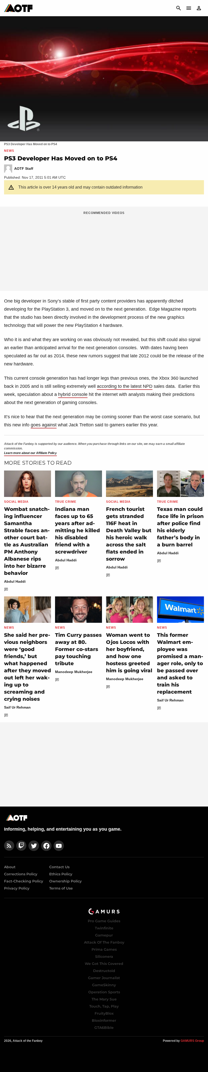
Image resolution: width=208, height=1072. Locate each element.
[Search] (179, 8)
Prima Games (104, 949)
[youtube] (59, 846)
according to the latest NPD (124, 386)
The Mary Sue (104, 999)
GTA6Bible (104, 1027)
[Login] (199, 8)
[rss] (9, 846)
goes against (44, 424)
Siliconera (104, 956)
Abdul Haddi (15, 581)
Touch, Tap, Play (104, 1006)
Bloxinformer (104, 1020)
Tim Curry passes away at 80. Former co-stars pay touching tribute (78, 649)
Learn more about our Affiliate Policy (30, 453)
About (9, 867)
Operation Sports (104, 992)
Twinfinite (104, 928)
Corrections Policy (20, 874)
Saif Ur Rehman (17, 707)
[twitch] (21, 846)
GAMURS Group (192, 1041)
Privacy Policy (16, 888)
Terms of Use (61, 888)
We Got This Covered (104, 963)
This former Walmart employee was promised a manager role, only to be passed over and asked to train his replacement (180, 663)
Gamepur (104, 935)
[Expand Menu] (189, 8)
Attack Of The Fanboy (104, 942)
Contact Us (59, 867)
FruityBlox (104, 1013)
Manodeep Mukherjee (73, 672)
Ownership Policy (65, 881)
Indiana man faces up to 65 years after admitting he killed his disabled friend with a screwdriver (77, 530)
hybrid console (73, 394)
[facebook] (46, 846)
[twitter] (33, 846)
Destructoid (104, 970)
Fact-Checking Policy (23, 881)
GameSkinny (104, 985)
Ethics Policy (60, 874)
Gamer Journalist (104, 978)
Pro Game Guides (104, 921)
